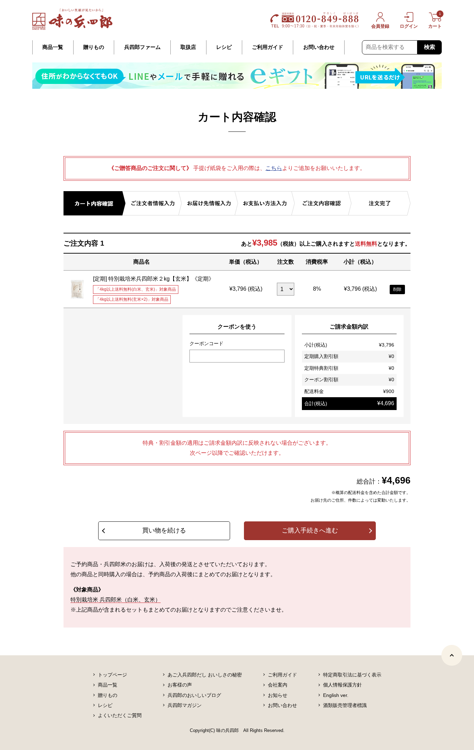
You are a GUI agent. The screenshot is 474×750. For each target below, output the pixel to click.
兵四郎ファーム (142, 47)
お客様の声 (180, 685)
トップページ (112, 674)
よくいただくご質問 (120, 715)
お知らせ (277, 695)
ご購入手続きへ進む (310, 530)
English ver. (335, 695)
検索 (429, 47)
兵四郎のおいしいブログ (194, 695)
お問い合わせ (319, 47)
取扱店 (188, 47)
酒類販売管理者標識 (345, 705)
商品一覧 (52, 47)
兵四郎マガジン (185, 705)
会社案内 (277, 685)
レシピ (224, 47)
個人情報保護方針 (342, 685)
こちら (273, 168)
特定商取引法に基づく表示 (352, 674)
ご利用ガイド (267, 47)
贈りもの (93, 47)
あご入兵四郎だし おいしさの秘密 (205, 674)
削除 (397, 289)
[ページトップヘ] (451, 655)
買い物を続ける (164, 530)
